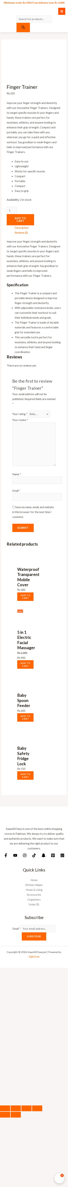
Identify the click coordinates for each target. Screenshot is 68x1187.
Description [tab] (22, 227)
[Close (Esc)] (37, 1108)
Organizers (34, 899)
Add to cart (20, 219)
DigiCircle (34, 956)
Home (34, 880)
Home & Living (34, 889)
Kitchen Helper (34, 884)
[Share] (26, 1108)
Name (16, 474)
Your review (20, 420)
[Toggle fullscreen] (16, 1108)
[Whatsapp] (62, 855)
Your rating (19, 414)
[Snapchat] (44, 855)
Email (16, 490)
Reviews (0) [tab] (21, 232)
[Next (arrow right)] (16, 1115)
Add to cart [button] (25, 596)
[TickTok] (34, 855)
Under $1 (34, 904)
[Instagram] (25, 855)
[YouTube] (15, 855)
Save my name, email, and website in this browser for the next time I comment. (33, 512)
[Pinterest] (53, 855)
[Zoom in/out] (5, 1108)
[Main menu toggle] (61, 11)
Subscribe (34, 936)
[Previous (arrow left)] (5, 1115)
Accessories (34, 894)
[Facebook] (6, 855)
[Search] (23, 27)
